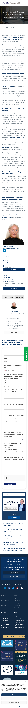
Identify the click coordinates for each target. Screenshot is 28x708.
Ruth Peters (5, 147)
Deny (14, 698)
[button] (26, 681)
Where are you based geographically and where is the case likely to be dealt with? (14, 406)
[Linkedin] (4, 250)
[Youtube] (17, 588)
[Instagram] (22, 588)
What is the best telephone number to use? (14, 366)
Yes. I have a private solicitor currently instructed (13, 452)
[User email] (16, 332)
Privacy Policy (17, 706)
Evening (21, 389)
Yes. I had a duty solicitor (11, 449)
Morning (7, 389)
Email (5, 358)
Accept (14, 694)
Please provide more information (12, 425)
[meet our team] (14, 510)
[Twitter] (14, 332)
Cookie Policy (10, 706)
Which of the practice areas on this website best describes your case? (13, 395)
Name (5, 351)
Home (5, 17)
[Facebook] (9, 588)
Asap (6, 391)
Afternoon (14, 389)
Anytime (14, 391)
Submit (10, 484)
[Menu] (24, 3)
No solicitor (8, 447)
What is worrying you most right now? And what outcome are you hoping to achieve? (14, 459)
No (6, 382)
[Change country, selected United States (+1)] (5, 370)
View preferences (14, 702)
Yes (6, 380)
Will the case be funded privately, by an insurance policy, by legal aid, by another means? (13, 434)
